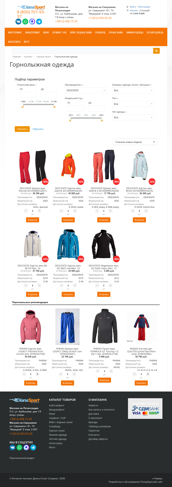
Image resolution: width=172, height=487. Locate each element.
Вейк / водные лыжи (61, 422)
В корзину (32, 219)
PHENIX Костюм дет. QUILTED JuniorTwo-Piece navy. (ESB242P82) (141, 351)
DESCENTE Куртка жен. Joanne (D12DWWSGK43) (68, 189)
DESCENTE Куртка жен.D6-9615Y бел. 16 (33, 267)
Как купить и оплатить (102, 409)
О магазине (95, 418)
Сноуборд (54, 426)
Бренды (93, 422)
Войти (133, 6)
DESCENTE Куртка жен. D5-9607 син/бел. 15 (68, 267)
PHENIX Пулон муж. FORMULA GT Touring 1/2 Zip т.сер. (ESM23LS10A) (104, 351)
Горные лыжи (57, 430)
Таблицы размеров (100, 426)
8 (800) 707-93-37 (31, 14)
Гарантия (94, 430)
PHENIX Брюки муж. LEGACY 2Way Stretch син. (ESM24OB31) (67, 351)
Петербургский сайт (151, 481)
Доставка (94, 413)
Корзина (134, 10)
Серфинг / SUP (57, 418)
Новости (93, 405)
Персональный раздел (22, 457)
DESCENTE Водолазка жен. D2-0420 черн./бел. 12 (104, 267)
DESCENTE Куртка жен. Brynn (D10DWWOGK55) (139, 189)
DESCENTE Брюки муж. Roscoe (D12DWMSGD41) (33, 189)
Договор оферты (98, 439)
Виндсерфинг (57, 409)
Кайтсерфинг (56, 405)
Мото (52, 447)
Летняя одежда (58, 439)
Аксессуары (55, 443)
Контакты (94, 434)
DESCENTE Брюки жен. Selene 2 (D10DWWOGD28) (104, 189)
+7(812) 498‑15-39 (66, 21)
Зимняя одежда (58, 434)
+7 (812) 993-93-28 (100, 18)
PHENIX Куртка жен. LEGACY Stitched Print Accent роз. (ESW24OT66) (30, 351)
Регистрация (144, 6)
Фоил (52, 413)
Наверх (158, 478)
